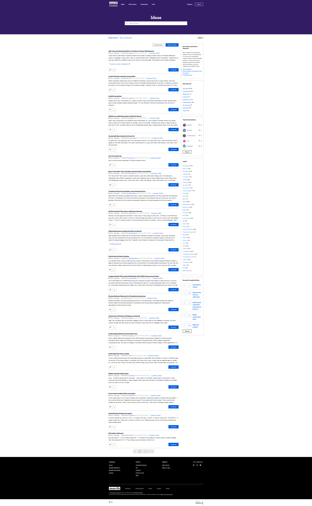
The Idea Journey (187, 75)
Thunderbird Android (188, 254)
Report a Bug (166, 468)
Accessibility (186, 166)
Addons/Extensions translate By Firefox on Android (124, 231)
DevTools (185, 185)
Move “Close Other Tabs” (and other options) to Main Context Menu (129, 171)
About (111, 465)
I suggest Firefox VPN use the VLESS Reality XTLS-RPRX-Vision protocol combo (133, 276)
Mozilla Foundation (114, 470)
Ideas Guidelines (187, 69)
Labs (153, 4)
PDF (184, 215)
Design (184, 179)
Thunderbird (186, 251)
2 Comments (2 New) (157, 138)
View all (187, 152)
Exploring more (187, 99)
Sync (184, 243)
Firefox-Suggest (187, 190)
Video (184, 265)
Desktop (185, 182)
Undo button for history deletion (118, 256)
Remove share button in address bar (197, 295)
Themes (185, 248)
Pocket (185, 223)
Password (185, 212)
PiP (183, 221)
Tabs (184, 246)
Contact (168, 488)
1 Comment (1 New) (154, 53)
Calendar (185, 174)
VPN (184, 268)
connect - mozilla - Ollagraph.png (119, 64)
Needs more (186, 94)
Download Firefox (141, 465)
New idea (116, 53)
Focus (184, 193)
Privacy (185, 226)
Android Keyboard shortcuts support (120, 413)
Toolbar (185, 259)
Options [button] (200, 37)
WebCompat (186, 270)
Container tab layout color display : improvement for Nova (126, 191)
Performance (186, 218)
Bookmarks (186, 171)
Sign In (199, 4)
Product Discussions (188, 232)
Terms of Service (139, 488)
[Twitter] (193, 465)
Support (189, 4)
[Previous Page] (134, 451)
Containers (186, 177)
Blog (137, 475)
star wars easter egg (114, 156)
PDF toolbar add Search (115, 433)
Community (144, 4)
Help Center (165, 465)
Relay (184, 234)
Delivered (185, 107)
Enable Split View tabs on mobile (118, 354)
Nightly (185, 210)
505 (149, 451)
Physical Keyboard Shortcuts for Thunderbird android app (127, 296)
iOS (137, 468)
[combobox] (156, 23)
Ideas (123, 4)
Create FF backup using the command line (121, 76)
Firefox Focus (140, 473)
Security (185, 240)
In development (187, 102)
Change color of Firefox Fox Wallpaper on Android (124, 316)
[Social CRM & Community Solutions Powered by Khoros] (199, 502)
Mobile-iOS (186, 207)
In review (185, 96)
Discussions (132, 4)
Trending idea (186, 91)
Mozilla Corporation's (116, 492)
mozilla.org (127, 488)
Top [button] (111, 502)
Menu (184, 199)
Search (185, 237)
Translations (186, 262)
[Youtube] (200, 465)
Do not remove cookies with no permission (121, 393)
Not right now (186, 105)
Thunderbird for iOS (188, 257)
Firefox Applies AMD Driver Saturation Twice (122, 334)
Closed (185, 110)
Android (138, 470)
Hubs (184, 196)
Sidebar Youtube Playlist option (118, 373)
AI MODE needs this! (115, 96)
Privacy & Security (188, 229)
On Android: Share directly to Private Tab (121, 136)
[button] (110, 70)
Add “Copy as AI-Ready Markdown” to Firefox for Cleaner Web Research (131, 51)
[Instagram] (197, 465)
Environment (186, 188)
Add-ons (185, 168)
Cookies (159, 488)
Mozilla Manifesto (114, 468)
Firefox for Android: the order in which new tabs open (125, 211)
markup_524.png (114, 244)
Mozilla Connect (113, 4)
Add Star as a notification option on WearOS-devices (124, 116)
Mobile (184, 201)
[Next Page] (152, 451)
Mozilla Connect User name (197, 317)
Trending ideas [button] (157, 45)
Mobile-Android (187, 204)
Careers (111, 473)
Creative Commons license (165, 494)
